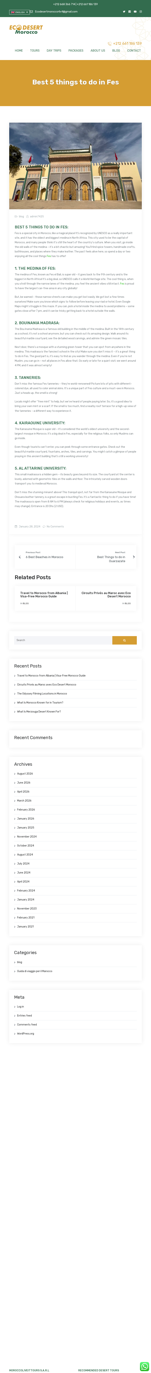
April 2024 (23, 881)
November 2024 (27, 836)
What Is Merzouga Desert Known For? (39, 711)
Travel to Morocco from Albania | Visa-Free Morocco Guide (44, 594)
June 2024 (23, 872)
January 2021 (25, 926)
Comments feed (27, 1024)
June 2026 (23, 782)
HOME (19, 50)
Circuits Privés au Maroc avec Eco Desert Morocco (106, 594)
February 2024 (26, 890)
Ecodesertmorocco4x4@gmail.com (56, 11)
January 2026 (25, 818)
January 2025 (25, 827)
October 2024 (25, 845)
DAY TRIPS (54, 50)
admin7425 (37, 216)
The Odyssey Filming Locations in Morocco (42, 693)
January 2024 (25, 899)
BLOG (116, 50)
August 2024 (25, 854)
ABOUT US (98, 50)
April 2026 (23, 791)
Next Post (120, 552)
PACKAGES (76, 50)
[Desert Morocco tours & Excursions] (26, 29)
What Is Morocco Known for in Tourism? (40, 702)
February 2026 (26, 809)
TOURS (35, 50)
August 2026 (25, 773)
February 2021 (25, 917)
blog (21, 216)
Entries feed (24, 1015)
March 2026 (24, 800)
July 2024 (23, 863)
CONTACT (134, 50)
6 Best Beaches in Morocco (44, 557)
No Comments (55, 526)
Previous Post (33, 552)
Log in (20, 1006)
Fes (49, 256)
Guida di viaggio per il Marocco (34, 971)
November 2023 (27, 908)
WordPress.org (25, 1033)
